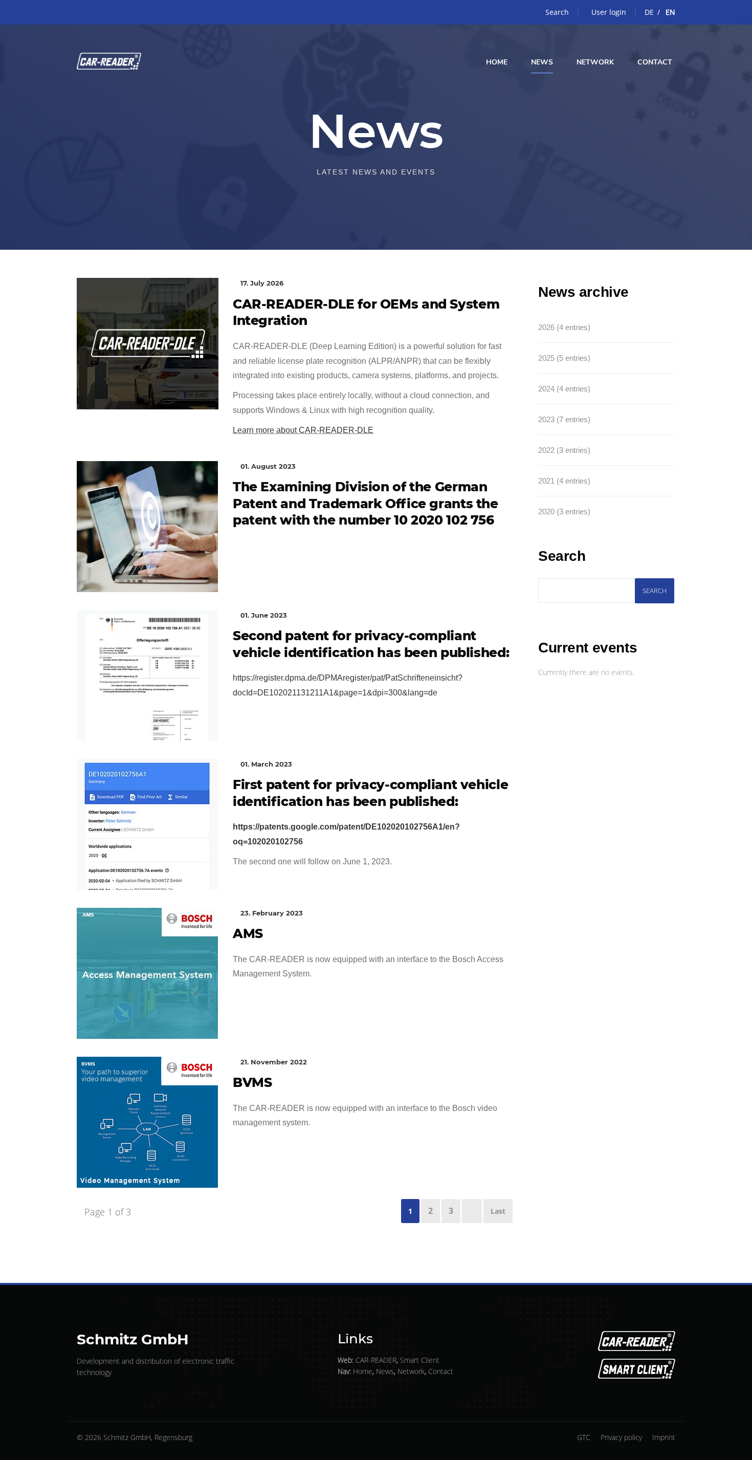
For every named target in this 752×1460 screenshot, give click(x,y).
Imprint (663, 1437)
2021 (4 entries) (564, 480)
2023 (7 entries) (564, 419)
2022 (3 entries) (564, 450)
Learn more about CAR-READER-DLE (303, 430)
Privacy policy (621, 1437)
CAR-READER (376, 1360)
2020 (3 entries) (564, 511)
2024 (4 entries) (564, 388)
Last (498, 1211)
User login (608, 12)
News (385, 1371)
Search (557, 12)
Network (411, 1371)
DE (649, 12)
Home (362, 1371)
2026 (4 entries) (564, 327)
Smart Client (419, 1360)
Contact (440, 1371)
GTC (583, 1437)
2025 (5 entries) (564, 358)
